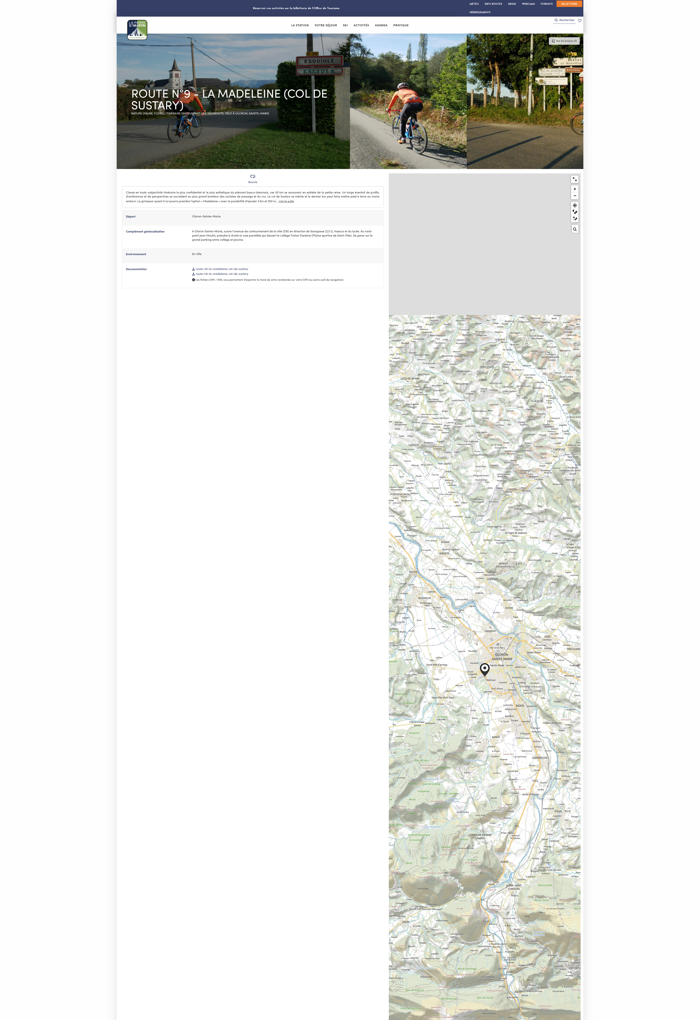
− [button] (575, 195)
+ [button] (575, 189)
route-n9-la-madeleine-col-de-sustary (221, 269)
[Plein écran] (574, 179)
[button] (564, 20)
